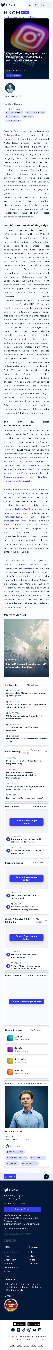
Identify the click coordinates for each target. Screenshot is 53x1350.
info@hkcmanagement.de (17, 1215)
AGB (42, 1339)
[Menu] (49, 5)
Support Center (22, 1209)
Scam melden (11, 1267)
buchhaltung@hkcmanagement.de (22, 1224)
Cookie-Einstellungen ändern (26, 822)
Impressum (17, 1339)
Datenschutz (31, 1339)
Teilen (12, 1177)
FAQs (6, 1256)
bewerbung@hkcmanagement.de (21, 1218)
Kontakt (8, 1263)
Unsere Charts (11, 1252)
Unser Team (10, 1260)
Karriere (8, 1271)
